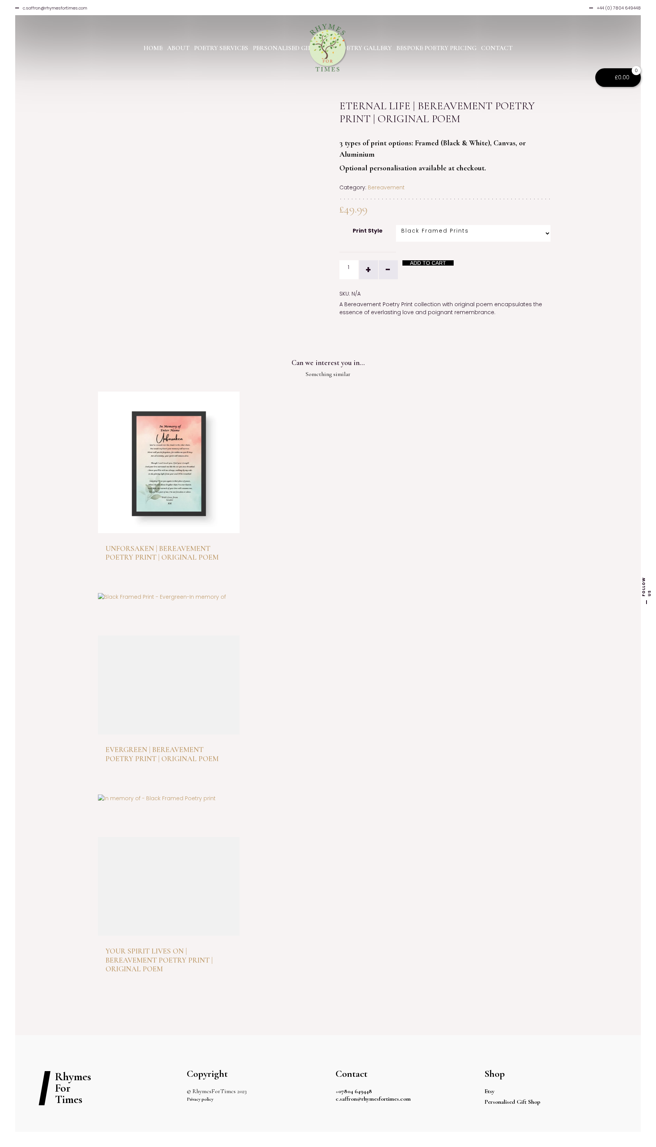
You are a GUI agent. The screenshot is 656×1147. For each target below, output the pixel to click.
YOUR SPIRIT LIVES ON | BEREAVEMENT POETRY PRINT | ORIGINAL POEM (159, 960)
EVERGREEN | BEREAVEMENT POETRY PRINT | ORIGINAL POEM (162, 754)
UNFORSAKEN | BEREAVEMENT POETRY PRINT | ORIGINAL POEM (162, 553)
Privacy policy (200, 1099)
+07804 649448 (354, 1091)
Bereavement (386, 187)
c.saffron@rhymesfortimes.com (373, 1099)
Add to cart (428, 263)
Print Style (368, 230)
